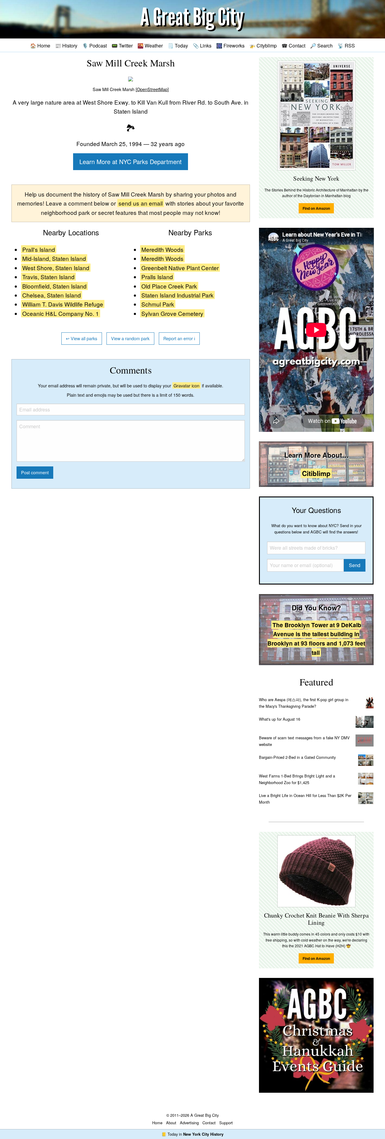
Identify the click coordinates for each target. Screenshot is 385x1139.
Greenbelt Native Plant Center (180, 268)
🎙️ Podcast (94, 45)
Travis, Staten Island (48, 277)
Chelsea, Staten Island (51, 295)
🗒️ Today (178, 45)
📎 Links (202, 45)
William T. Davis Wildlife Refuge (62, 304)
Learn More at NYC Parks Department (130, 161)
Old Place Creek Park (169, 286)
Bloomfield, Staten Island (54, 286)
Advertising (189, 1122)
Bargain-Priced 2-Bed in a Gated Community (297, 757)
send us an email (141, 203)
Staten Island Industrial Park (177, 295)
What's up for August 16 (279, 719)
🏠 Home (40, 45)
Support (226, 1122)
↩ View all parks (81, 338)
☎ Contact (293, 45)
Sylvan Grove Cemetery (172, 313)
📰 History (66, 45)
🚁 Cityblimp (263, 45)
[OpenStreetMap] (152, 89)
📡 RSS (346, 45)
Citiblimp (316, 473)
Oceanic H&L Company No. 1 (60, 313)
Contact (209, 1122)
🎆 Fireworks (230, 45)
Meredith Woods (162, 249)
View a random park (130, 338)
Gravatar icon (186, 385)
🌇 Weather (150, 45)
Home (157, 1122)
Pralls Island (157, 277)
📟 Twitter (122, 45)
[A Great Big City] (192, 19)
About (171, 1122)
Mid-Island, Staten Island (54, 258)
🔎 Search (321, 45)
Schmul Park (157, 304)
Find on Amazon (316, 208)
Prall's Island (38, 249)
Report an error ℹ (179, 338)
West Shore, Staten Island (55, 268)
